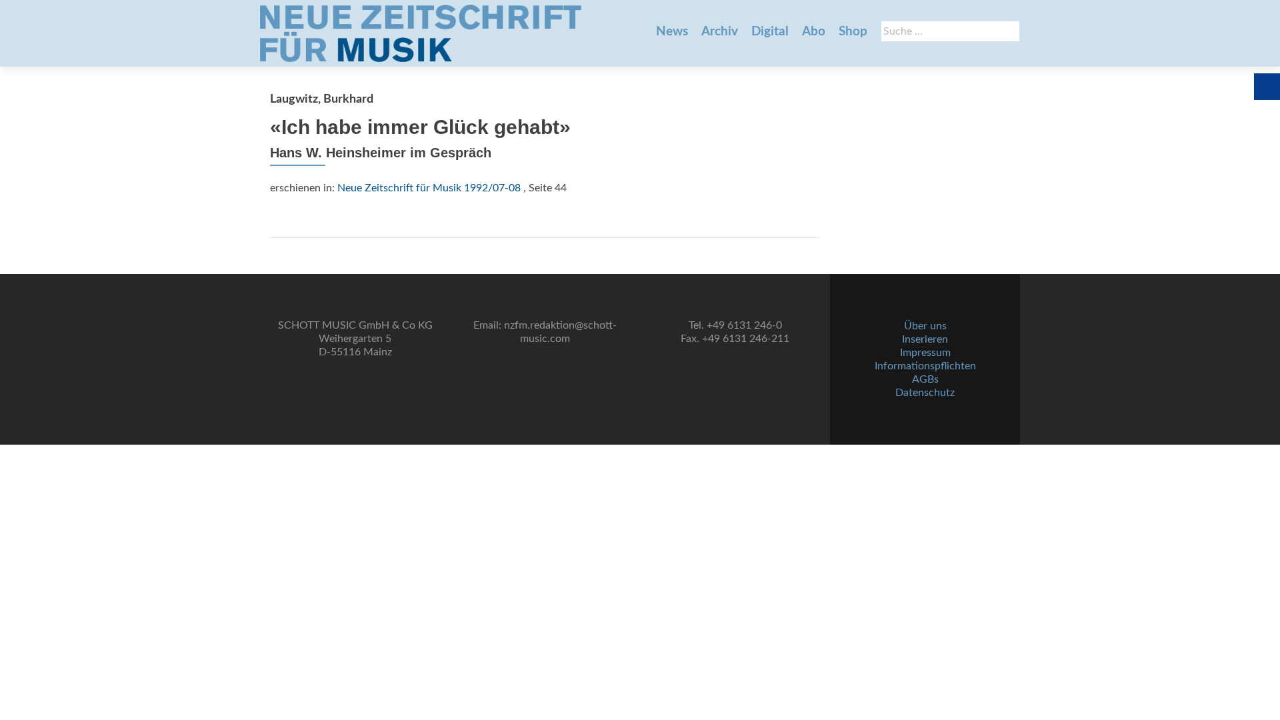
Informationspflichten (925, 366)
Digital (770, 31)
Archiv (719, 31)
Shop (853, 31)
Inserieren (925, 339)
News (672, 31)
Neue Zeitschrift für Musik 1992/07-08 (429, 188)
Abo (813, 31)
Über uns (925, 326)
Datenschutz (925, 392)
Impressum (925, 352)
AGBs (925, 379)
